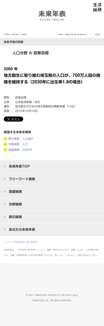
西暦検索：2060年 (20, 149)
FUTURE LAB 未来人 (26, 242)
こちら (68, 255)
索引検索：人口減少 (20, 138)
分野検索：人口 (18, 144)
